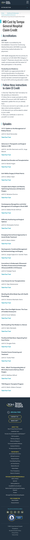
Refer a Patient (15, 478)
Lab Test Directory (15, 463)
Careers (15, 492)
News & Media (15, 500)
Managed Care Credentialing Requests (15, 495)
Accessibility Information (15, 453)
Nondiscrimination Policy (15, 448)
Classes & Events (15, 458)
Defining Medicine (15, 483)
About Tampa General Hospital (15, 429)
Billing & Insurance (15, 456)
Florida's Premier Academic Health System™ (15, 433)
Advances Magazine (15, 441)
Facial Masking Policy (15, 461)
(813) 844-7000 (16, 412)
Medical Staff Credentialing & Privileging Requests (15, 489)
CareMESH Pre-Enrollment (15, 486)
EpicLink (15, 481)
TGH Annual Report (15, 438)
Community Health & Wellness (15, 443)
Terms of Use (15, 534)
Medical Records (15, 466)
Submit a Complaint (15, 473)
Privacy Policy (15, 532)
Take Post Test (6, 137)
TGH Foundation (15, 436)
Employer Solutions (15, 446)
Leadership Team (15, 431)
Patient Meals (15, 468)
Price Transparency (15, 470)
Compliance (15, 528)
